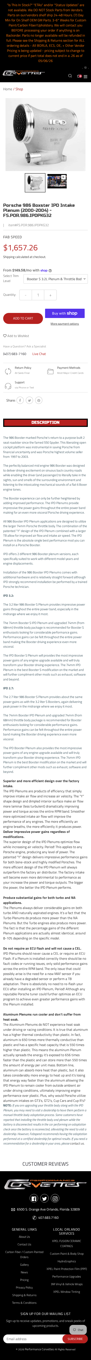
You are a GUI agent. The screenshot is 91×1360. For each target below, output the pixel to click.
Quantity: (9, 294)
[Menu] (85, 75)
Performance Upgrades (66, 1276)
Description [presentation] (45, 422)
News (24, 1272)
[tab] (45, 423)
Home (7, 89)
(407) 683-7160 (14, 353)
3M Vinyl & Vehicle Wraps (67, 1284)
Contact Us (24, 1244)
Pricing (24, 1280)
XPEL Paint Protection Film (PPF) (67, 1269)
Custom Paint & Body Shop (67, 1253)
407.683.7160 (48, 1217)
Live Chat (39, 353)
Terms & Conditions (24, 1302)
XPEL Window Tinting (66, 1291)
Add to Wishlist (18, 335)
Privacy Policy (24, 1287)
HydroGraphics (67, 1261)
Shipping (9, 256)
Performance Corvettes (39, 1349)
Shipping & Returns (24, 1295)
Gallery (24, 1264)
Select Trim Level (11, 278)
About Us (24, 1236)
